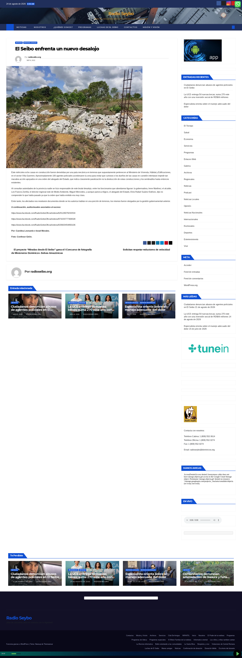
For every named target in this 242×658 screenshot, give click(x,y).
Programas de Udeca (139, 640)
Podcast (187, 193)
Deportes (188, 233)
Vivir (186, 246)
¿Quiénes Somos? (63, 27)
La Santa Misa (189, 644)
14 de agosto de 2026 (80, 582)
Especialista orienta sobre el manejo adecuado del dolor (145, 308)
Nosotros (40, 27)
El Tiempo (188, 126)
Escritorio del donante (227, 648)
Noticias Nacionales (147, 302)
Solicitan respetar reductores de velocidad (147, 249)
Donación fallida (210, 648)
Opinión (187, 206)
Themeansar (48, 644)
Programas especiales (157, 640)
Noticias (22, 27)
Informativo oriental (201, 640)
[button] (229, 27)
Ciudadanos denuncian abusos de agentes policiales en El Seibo (33, 310)
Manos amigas (167, 648)
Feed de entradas (192, 272)
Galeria (187, 166)
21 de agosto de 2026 (23, 582)
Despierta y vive (203, 644)
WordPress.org (191, 285)
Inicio (194, 635)
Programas (84, 27)
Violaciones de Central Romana (223, 644)
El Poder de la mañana (216, 635)
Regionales (73, 302)
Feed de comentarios (193, 279)
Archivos (188, 173)
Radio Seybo (121, 13)
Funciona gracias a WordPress (17, 644)
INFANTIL (186, 635)
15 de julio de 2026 (136, 582)
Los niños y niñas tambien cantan (222, 640)
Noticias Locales (30, 42)
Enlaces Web (190, 159)
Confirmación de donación (192, 648)
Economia (188, 139)
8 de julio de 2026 (193, 582)
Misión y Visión (151, 27)
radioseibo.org (34, 57)
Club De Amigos (174, 635)
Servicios (188, 146)
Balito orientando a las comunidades (168, 644)
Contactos (130, 27)
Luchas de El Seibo (107, 27)
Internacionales (191, 219)
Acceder (187, 265)
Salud (186, 132)
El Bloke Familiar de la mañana (179, 640)
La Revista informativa (144, 644)
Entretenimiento (191, 239)
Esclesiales (189, 226)
